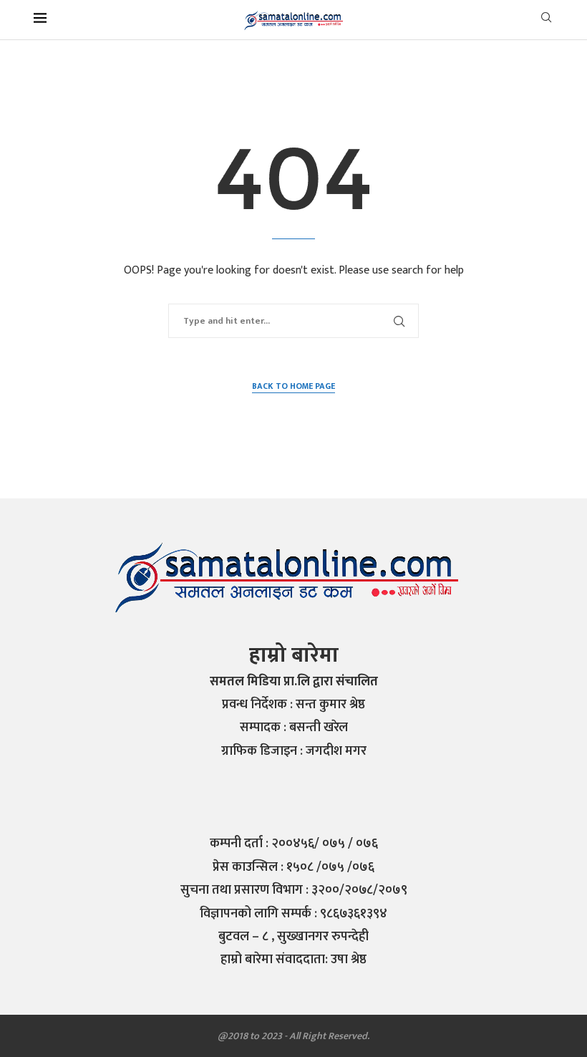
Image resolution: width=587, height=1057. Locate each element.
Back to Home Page (293, 386)
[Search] (546, 20)
